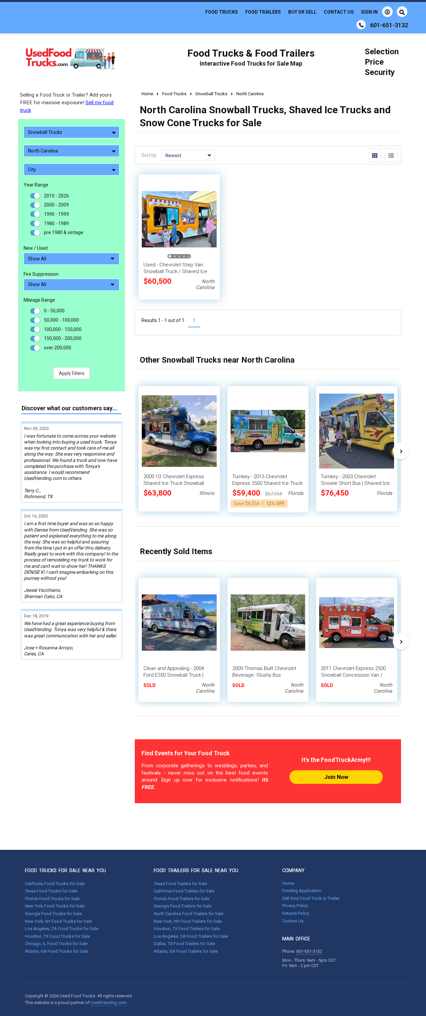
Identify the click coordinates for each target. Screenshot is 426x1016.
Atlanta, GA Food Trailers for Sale (186, 951)
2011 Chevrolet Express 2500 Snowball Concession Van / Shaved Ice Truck (353, 675)
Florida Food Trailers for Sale (181, 898)
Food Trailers (263, 12)
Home (288, 883)
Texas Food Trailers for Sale (180, 883)
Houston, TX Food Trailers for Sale (187, 928)
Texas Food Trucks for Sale (51, 890)
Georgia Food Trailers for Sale (182, 905)
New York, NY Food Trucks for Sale (58, 921)
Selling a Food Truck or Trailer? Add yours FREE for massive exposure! (66, 102)
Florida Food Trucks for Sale (52, 898)
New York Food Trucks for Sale (55, 905)
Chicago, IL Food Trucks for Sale (56, 943)
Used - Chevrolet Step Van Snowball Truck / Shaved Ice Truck (175, 271)
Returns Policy (295, 913)
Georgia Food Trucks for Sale (53, 913)
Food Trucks (221, 12)
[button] (208, 219)
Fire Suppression (41, 274)
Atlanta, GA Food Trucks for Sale (56, 951)
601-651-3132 (309, 951)
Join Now (336, 777)
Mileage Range (39, 300)
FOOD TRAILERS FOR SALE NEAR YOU (196, 870)
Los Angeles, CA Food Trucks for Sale (61, 928)
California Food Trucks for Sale (55, 883)
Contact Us (339, 12)
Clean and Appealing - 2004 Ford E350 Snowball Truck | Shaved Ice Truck (173, 675)
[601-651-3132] (361, 24)
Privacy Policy (295, 905)
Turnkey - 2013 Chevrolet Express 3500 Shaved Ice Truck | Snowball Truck (267, 483)
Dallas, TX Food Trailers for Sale (184, 943)
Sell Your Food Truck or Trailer (310, 898)
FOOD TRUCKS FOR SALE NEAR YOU (65, 870)
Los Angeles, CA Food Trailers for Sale (191, 936)
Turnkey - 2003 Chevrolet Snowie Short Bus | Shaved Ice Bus (355, 483)
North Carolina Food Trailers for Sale (188, 913)
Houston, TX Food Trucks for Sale (57, 936)
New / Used (36, 248)
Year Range (36, 184)
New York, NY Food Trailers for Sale (188, 921)
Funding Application (301, 890)
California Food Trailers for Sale (184, 890)
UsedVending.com (108, 1002)
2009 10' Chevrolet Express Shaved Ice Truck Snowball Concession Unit (173, 483)
